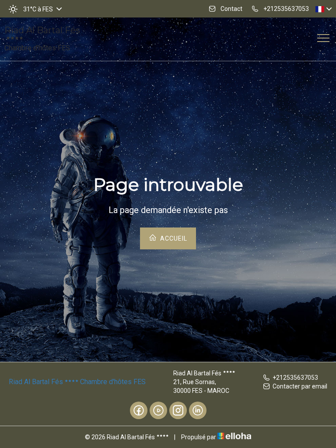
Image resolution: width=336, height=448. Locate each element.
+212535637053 (295, 377)
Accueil (172, 238)
